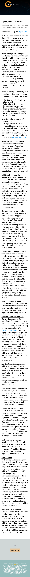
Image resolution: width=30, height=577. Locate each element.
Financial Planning (6, 27)
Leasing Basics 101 (19, 137)
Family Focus (24, 25)
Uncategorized (16, 27)
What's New (24, 27)
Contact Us (15, 550)
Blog (19, 25)
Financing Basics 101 (10, 330)
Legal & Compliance (15, 564)
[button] (23, 4)
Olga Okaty (22, 32)
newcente (6, 25)
